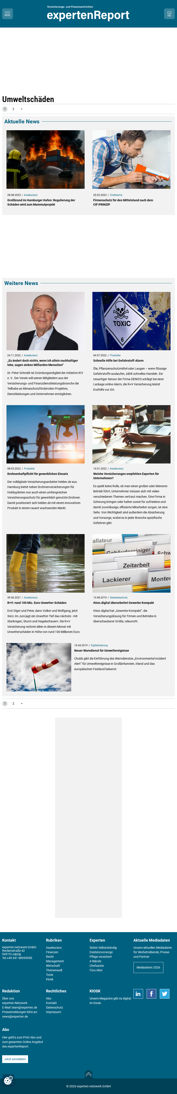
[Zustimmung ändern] (8, 1080)
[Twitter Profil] (164, 994)
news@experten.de (15, 1016)
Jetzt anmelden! (15, 1059)
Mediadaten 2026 (148, 967)
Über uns (8, 998)
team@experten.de (24, 1007)
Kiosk (97, 1003)
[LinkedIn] (138, 994)
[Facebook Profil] (151, 994)
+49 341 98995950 (19, 958)
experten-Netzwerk (14, 1003)
